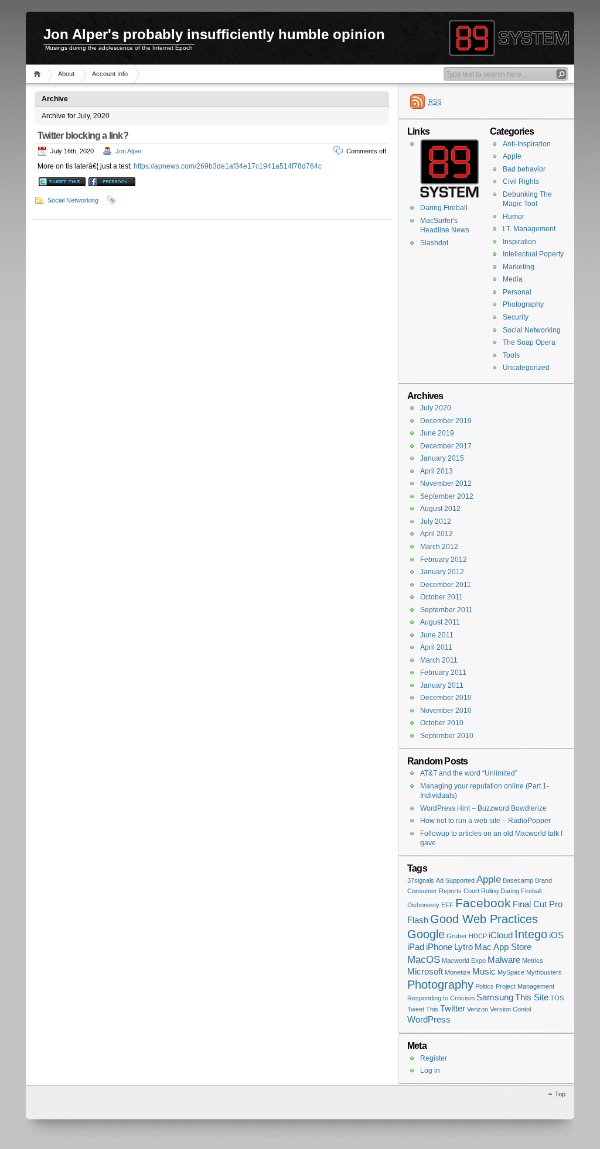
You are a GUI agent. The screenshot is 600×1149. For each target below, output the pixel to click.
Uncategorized (526, 367)
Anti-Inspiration (527, 144)
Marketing (518, 267)
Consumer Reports (434, 890)
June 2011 (437, 635)
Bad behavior (524, 169)
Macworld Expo (464, 960)
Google (426, 934)
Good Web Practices (484, 919)
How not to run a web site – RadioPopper (485, 821)
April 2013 (436, 471)
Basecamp (518, 880)
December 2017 (446, 446)
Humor (513, 216)
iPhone (439, 947)
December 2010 (446, 698)
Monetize (458, 972)
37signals (420, 880)
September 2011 (446, 610)
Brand (543, 880)
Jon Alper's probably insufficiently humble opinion (214, 34)
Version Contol (510, 1009)
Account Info (110, 73)
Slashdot (434, 243)
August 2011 (440, 622)
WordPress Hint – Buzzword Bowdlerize (483, 808)
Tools (511, 355)
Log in (430, 1070)
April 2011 (436, 647)
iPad (415, 947)
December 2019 (446, 421)
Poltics (484, 986)
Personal (517, 292)
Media (513, 279)
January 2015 (442, 458)
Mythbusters (544, 972)
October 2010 (441, 723)
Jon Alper (128, 151)
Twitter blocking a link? (83, 135)
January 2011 (441, 685)
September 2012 (446, 496)
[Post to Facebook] (111, 184)
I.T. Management (529, 229)
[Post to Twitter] (62, 184)
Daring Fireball (444, 208)
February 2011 (443, 672)
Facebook (483, 903)
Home (39, 74)
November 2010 (446, 710)
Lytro (463, 947)
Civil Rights (521, 181)
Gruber (456, 935)
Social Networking (72, 200)
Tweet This (422, 1009)
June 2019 (437, 433)
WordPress (429, 1019)
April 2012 (436, 534)
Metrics (532, 960)
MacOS (423, 959)
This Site (531, 997)
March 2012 (439, 547)
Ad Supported (455, 880)
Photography (523, 304)
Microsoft (425, 971)
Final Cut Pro (537, 904)
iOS (556, 935)
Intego (530, 934)
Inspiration (519, 242)
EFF (447, 904)
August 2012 (440, 509)
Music (484, 971)
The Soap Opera (529, 342)
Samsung (494, 997)
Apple (512, 156)
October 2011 (441, 597)
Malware (504, 960)
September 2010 (446, 736)
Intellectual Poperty (533, 254)
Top (560, 1093)
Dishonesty (423, 904)
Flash (417, 920)
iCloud (501, 935)
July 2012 (435, 521)
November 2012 (446, 483)
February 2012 (443, 559)
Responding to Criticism (441, 997)
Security (516, 317)
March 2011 (439, 660)
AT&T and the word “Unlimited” (468, 773)
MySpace (510, 972)
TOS (557, 997)
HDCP (478, 935)
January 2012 (442, 572)
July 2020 (435, 408)
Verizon (477, 1009)
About (66, 73)
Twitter (452, 1008)
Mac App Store (503, 947)
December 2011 (445, 585)
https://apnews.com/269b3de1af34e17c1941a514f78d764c (228, 166)
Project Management (525, 986)
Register (433, 1058)
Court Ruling (481, 890)
